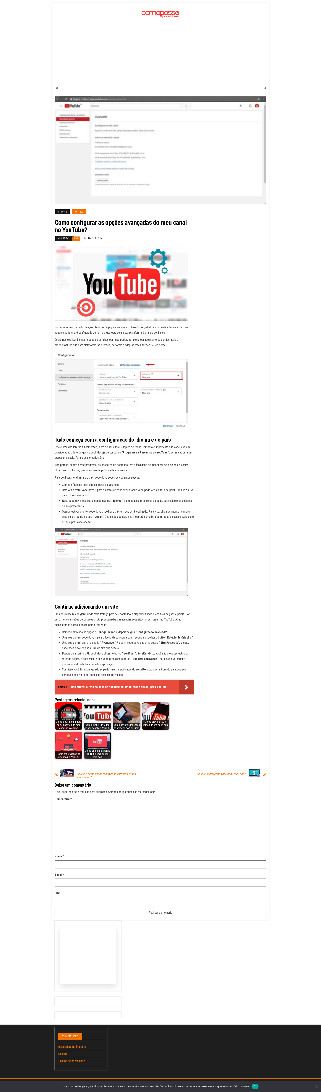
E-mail (59, 874)
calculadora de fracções (72, 1047)
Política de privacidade (71, 1061)
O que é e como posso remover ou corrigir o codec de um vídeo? (105, 775)
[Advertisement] (160, 47)
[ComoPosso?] (57, 88)
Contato (62, 1054)
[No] (316, 1086)
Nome (59, 856)
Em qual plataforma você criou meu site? (221, 774)
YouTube (79, 211)
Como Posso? (94, 238)
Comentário (63, 799)
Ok (255, 1086)
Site (57, 893)
